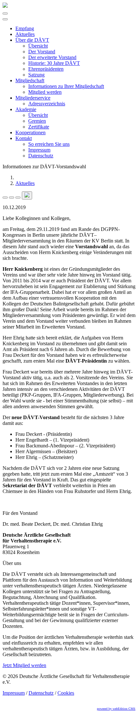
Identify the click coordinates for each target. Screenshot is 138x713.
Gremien (37, 121)
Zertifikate (38, 126)
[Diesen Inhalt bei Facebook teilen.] (5, 197)
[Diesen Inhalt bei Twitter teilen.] (11, 197)
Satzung (36, 74)
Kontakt (23, 138)
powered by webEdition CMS (116, 708)
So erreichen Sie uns (49, 144)
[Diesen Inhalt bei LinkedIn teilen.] (18, 197)
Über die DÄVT (32, 40)
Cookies (65, 693)
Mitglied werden (45, 92)
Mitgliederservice (32, 98)
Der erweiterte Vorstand (52, 57)
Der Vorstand (41, 51)
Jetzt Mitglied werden (24, 665)
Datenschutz (40, 155)
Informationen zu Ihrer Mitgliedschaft (66, 86)
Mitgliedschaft (29, 80)
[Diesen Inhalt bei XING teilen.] (27, 195)
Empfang (24, 28)
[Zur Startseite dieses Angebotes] (5, 6)
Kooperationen (30, 132)
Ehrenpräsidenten (46, 69)
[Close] (5, 19)
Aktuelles (25, 34)
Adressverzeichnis (46, 103)
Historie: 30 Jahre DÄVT (54, 63)
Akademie (25, 109)
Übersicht (38, 45)
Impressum (39, 150)
